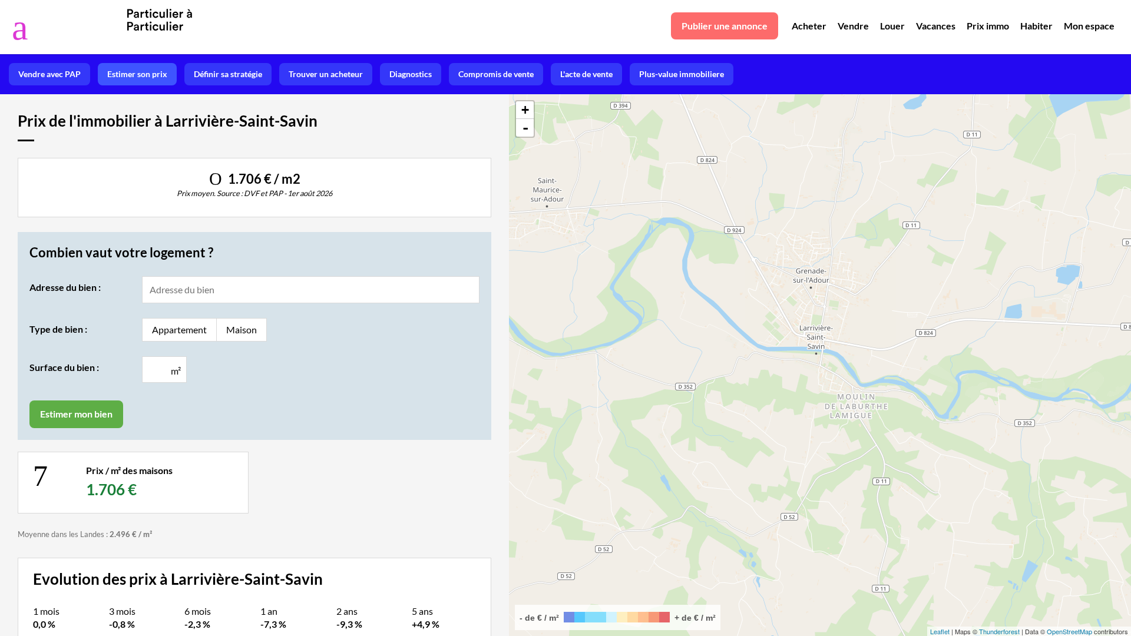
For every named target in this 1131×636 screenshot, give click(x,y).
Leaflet (940, 631)
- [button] (525, 128)
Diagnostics (410, 74)
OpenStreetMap (1069, 631)
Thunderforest (999, 631)
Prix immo (988, 25)
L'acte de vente (586, 74)
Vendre (853, 25)
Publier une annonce (725, 25)
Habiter (1036, 25)
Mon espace (1089, 25)
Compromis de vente (496, 74)
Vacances (935, 25)
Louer (892, 25)
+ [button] (525, 109)
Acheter (809, 25)
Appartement (179, 329)
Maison (241, 329)
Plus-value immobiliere (681, 74)
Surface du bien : (64, 367)
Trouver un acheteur (326, 74)
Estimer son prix (137, 74)
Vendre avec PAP (49, 74)
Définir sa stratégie (228, 74)
